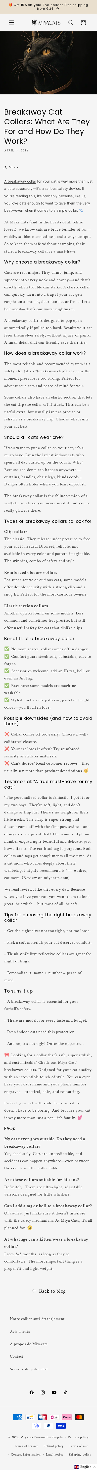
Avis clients (20, 1331)
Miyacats (26, 1437)
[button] (11, 22)
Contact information (26, 1455)
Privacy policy (78, 1437)
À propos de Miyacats (29, 1344)
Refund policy (53, 1446)
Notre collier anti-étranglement (37, 1319)
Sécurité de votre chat (29, 1369)
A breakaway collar (20, 181)
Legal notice (54, 1455)
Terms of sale (78, 1446)
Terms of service (26, 1446)
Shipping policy (80, 1455)
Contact (16, 1356)
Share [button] (14, 167)
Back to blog (52, 1291)
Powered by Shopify (48, 1437)
